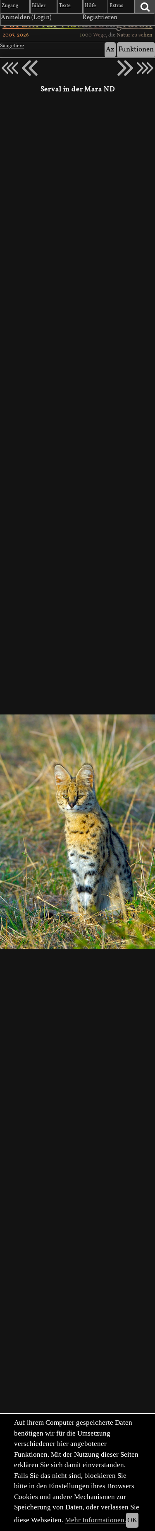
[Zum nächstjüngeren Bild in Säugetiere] (30, 68)
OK (132, 1520)
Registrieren (99, 17)
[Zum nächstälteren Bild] (145, 68)
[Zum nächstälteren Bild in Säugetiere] (125, 68)
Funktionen (136, 49)
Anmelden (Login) (26, 17)
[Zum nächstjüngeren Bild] (10, 68)
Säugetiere (12, 46)
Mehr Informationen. (95, 1520)
